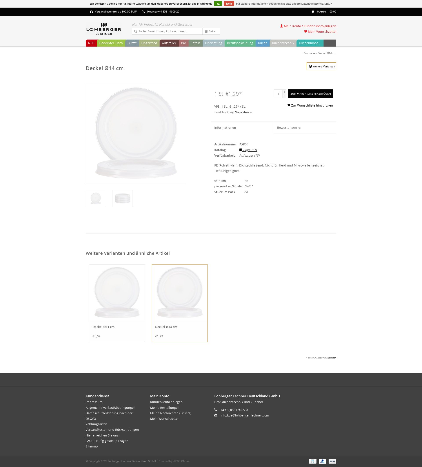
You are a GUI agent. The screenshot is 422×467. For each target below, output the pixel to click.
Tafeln (195, 43)
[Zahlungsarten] (312, 461)
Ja (218, 3)
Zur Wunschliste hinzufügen (311, 105)
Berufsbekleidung (240, 43)
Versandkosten (244, 112)
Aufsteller (169, 43)
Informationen (225, 127)
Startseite (310, 53)
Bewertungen (288, 127)
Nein (229, 3)
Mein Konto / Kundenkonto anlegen (309, 26)
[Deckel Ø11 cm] (117, 292)
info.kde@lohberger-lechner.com (244, 415)
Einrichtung (213, 43)
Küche (262, 43)
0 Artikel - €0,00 (326, 11)
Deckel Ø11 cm (104, 327)
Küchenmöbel (309, 43)
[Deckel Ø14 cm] (179, 292)
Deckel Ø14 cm (327, 53)
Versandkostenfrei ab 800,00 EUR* (116, 11)
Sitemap (92, 446)
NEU (91, 43)
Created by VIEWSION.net (174, 461)
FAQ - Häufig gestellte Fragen (107, 441)
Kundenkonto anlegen (166, 402)
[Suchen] (134, 31)
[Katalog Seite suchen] (204, 31)
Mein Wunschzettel (321, 31)
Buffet (132, 43)
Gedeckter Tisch (111, 43)
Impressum (94, 402)
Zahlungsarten (96, 424)
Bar (183, 43)
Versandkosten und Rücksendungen (112, 429)
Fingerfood (149, 43)
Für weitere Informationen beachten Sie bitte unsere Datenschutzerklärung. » (284, 3)
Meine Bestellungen (165, 407)
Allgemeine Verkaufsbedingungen (111, 407)
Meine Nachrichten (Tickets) (170, 413)
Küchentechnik (283, 43)
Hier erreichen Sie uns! (103, 435)
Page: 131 (249, 150)
